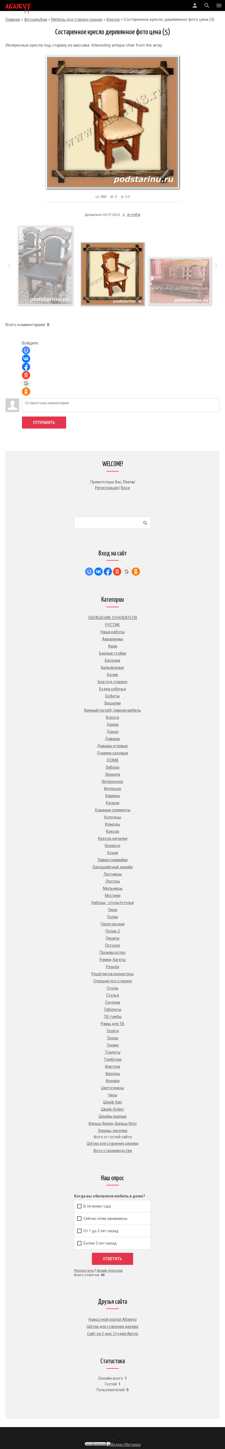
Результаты (84, 1270)
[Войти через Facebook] (26, 367)
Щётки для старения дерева (112, 1326)
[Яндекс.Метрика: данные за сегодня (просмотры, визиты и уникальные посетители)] (123, 1445)
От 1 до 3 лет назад (101, 1231)
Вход (125, 488)
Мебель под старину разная (76, 19)
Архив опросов (110, 1270)
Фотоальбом (35, 19)
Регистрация (107, 488)
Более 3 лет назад (100, 1243)
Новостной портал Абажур (113, 1319)
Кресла (113, 19)
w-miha (133, 214)
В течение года (97, 1206)
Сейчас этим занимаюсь (105, 1218)
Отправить (44, 422)
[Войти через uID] (26, 350)
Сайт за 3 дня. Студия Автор (112, 1333)
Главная (12, 19)
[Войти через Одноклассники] (26, 391)
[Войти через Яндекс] (26, 375)
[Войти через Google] (26, 383)
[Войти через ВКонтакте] (26, 359)
